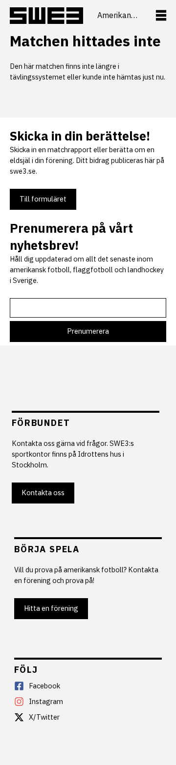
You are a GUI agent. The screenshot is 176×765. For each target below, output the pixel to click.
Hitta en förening (51, 608)
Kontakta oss (43, 492)
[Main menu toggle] (161, 15)
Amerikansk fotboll (119, 15)
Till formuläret (43, 198)
